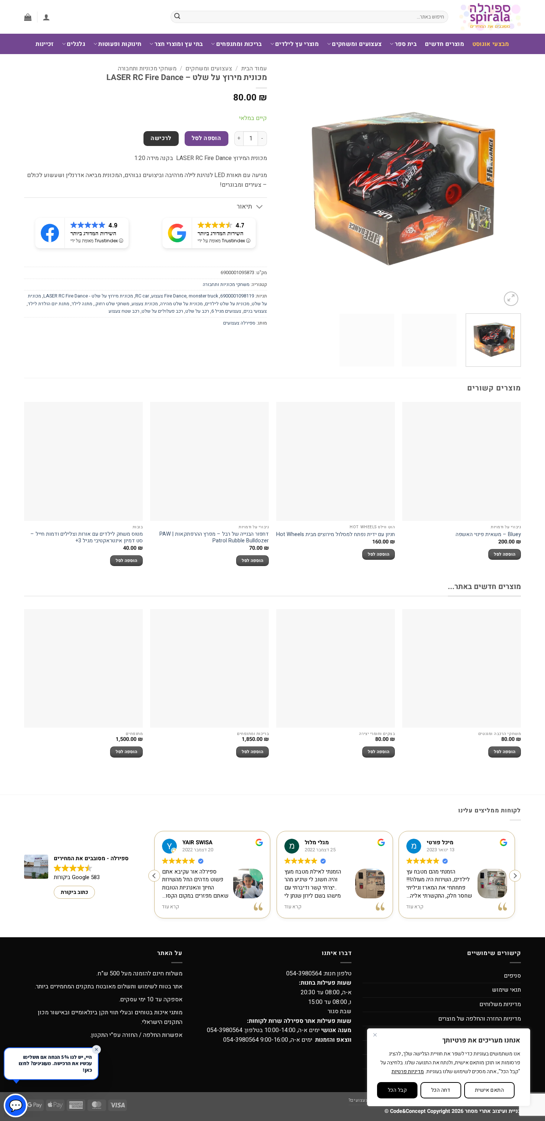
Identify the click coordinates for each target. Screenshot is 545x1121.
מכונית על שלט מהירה (181, 303)
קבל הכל (397, 1090)
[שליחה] (177, 17)
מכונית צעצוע (145, 303)
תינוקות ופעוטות (119, 44)
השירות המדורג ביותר (221, 233)
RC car (142, 296)
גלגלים (76, 44)
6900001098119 (237, 296)
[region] (448, 1067)
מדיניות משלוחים (500, 1004)
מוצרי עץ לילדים (297, 44)
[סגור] (374, 1034)
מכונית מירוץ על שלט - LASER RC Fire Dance (88, 296)
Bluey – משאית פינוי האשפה (488, 534)
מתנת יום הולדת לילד (48, 303)
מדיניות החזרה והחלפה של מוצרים (479, 1018)
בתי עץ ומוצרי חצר (179, 44)
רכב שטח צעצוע (124, 311)
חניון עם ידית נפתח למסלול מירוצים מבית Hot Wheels (335, 534)
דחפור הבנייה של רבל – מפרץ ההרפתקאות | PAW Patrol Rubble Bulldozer (214, 538)
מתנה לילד (82, 303)
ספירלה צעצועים (239, 323)
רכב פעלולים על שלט (162, 311)
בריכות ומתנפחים (239, 44)
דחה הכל (440, 1090)
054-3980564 (304, 973)
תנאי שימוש (506, 989)
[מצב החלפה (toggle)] (259, 208)
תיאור (244, 206)
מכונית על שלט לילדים (227, 303)
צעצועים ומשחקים (357, 44)
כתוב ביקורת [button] (74, 892)
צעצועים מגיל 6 (226, 311)
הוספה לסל (206, 138)
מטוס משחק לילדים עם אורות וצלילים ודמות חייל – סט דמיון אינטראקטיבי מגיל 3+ (86, 538)
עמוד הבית (254, 68)
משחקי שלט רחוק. (112, 303)
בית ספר (406, 44)
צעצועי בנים (255, 311)
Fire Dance (175, 296)
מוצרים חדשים (444, 44)
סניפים (512, 975)
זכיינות (44, 44)
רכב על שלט (197, 311)
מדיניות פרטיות (408, 1071)
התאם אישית (489, 1090)
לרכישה (161, 138)
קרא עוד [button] (170, 907)
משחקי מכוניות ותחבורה (147, 68)
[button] (46, 17)
